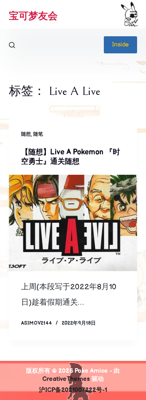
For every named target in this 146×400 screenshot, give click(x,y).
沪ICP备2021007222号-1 (73, 390)
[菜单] (133, 14)
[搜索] (12, 45)
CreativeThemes (66, 379)
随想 (26, 134)
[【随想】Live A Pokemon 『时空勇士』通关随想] (73, 223)
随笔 (38, 134)
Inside (120, 44)
